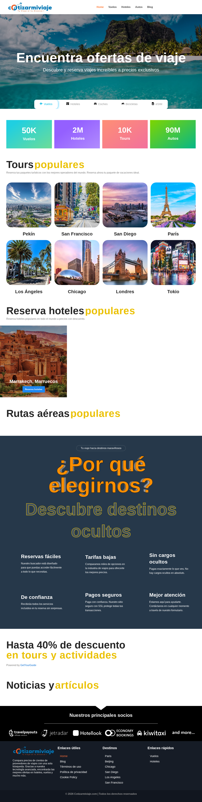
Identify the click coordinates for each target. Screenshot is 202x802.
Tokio (173, 291)
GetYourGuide (28, 665)
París (173, 233)
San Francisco (77, 233)
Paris (108, 756)
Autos (139, 7)
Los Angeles (112, 777)
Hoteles (126, 7)
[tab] (46, 104)
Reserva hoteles (33, 389)
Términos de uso (70, 766)
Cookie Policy (68, 777)
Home (100, 7)
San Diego (125, 233)
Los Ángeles (28, 291)
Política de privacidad (73, 772)
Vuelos (112, 7)
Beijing (109, 761)
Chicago (77, 291)
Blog (150, 7)
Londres (125, 291)
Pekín (29, 233)
